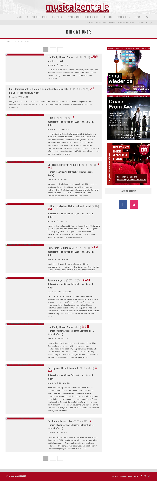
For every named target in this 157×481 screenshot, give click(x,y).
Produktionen (39, 16)
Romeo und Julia (65, 280)
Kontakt (141, 22)
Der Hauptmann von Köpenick (72, 165)
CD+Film (108, 16)
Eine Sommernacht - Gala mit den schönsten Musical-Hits (49, 89)
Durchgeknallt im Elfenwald (71, 368)
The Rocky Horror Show (69, 57)
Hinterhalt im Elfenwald (69, 248)
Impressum (115, 476)
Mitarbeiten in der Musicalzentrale (122, 22)
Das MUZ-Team (101, 22)
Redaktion (52, 65)
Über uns (90, 22)
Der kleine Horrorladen (68, 421)
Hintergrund (91, 16)
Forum (137, 16)
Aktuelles (22, 16)
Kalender (57, 16)
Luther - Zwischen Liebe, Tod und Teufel (73, 206)
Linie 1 (59, 118)
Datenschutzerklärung (126, 476)
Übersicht (123, 16)
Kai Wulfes (52, 180)
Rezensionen (74, 16)
